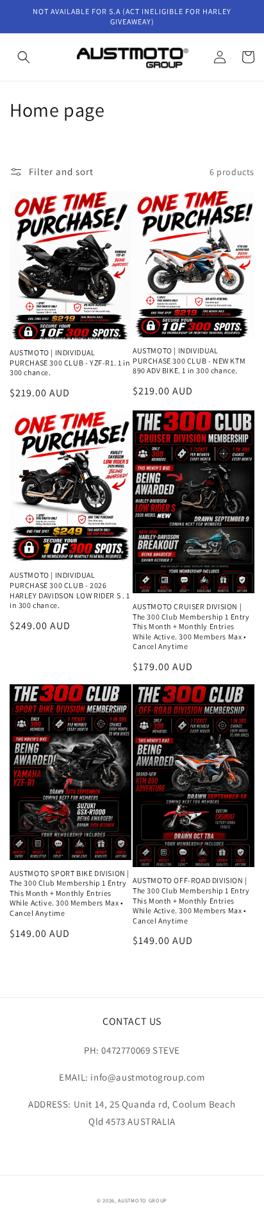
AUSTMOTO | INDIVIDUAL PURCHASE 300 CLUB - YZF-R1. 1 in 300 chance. (70, 362)
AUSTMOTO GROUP (142, 1200)
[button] (24, 57)
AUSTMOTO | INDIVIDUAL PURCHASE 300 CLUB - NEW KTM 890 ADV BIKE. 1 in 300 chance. (189, 360)
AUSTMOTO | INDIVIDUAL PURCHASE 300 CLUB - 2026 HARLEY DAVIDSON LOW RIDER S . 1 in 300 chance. (70, 590)
